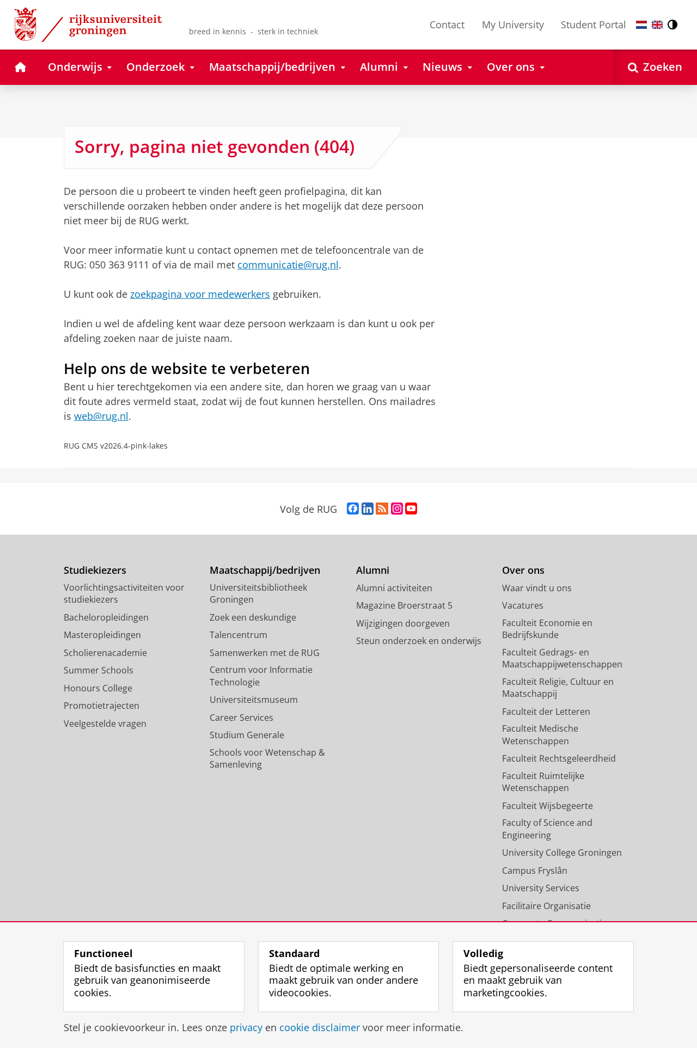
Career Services (241, 718)
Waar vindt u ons (537, 588)
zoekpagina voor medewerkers (200, 294)
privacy (246, 1027)
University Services (540, 888)
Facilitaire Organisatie (546, 906)
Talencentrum (238, 635)
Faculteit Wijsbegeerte (547, 806)
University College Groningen (562, 853)
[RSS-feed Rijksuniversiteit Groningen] (382, 509)
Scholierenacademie (105, 653)
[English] (657, 25)
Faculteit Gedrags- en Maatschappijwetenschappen (562, 658)
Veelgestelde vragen (105, 724)
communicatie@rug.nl (288, 264)
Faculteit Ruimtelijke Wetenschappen (543, 782)
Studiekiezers (95, 570)
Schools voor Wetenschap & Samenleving (267, 758)
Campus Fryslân (534, 871)
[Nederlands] (641, 25)
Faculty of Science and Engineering (547, 829)
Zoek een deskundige (253, 617)
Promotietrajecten (101, 706)
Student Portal (593, 24)
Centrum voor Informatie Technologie (261, 676)
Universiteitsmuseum (254, 700)
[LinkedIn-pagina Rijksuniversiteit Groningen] (368, 509)
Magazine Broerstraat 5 (404, 605)
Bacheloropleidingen (106, 617)
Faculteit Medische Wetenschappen (540, 734)
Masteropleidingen (102, 635)
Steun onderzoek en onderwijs (418, 641)
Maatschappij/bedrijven (265, 570)
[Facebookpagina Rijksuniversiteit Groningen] (353, 509)
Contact (447, 24)
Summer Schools (98, 670)
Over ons (523, 570)
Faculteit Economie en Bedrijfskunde (547, 629)
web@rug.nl (101, 415)
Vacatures (522, 605)
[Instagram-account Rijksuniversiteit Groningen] (397, 509)
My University (513, 24)
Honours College (98, 688)
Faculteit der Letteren (546, 712)
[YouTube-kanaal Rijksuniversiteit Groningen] (411, 509)
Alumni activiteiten (394, 588)
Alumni (372, 570)
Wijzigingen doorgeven (403, 623)
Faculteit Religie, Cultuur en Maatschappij (558, 688)
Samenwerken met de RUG (265, 653)
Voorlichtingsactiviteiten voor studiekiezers (124, 593)
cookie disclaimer (319, 1027)
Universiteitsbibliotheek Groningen (258, 593)
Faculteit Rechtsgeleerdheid (559, 758)
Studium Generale (247, 735)
